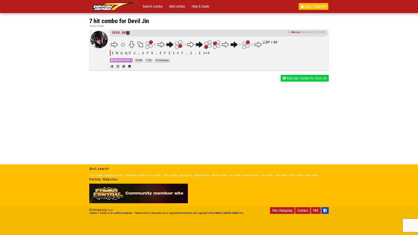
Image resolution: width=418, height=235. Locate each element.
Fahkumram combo (135, 175)
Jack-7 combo (296, 175)
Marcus (295, 32)
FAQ (316, 210)
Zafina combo (170, 175)
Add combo (177, 6)
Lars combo (266, 175)
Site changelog (282, 210)
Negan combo (201, 175)
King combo (312, 175)
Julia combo (185, 175)
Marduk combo (219, 175)
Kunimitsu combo (113, 175)
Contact (302, 210)
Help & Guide (200, 6)
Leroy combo (154, 175)
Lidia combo (96, 175)
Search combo (153, 6)
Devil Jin (119, 33)
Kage (110, 210)
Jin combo (235, 175)
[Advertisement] (209, 114)
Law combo (281, 175)
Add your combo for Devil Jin (306, 78)
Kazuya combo (250, 175)
